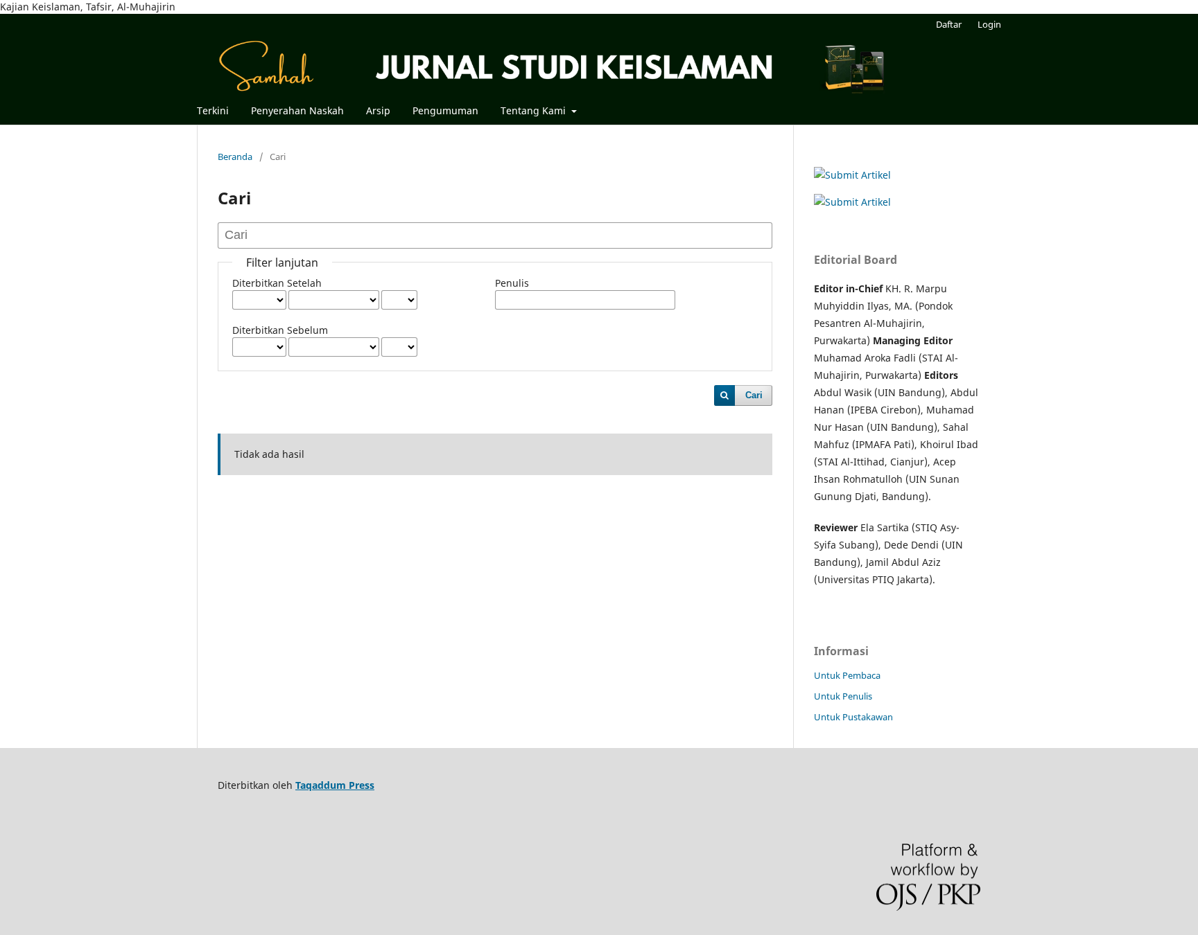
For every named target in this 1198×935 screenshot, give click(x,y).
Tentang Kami (534, 110)
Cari (754, 395)
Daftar (949, 24)
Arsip (378, 110)
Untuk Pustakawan (853, 717)
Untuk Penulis (843, 696)
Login (989, 24)
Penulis (512, 283)
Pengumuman (445, 110)
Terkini (213, 110)
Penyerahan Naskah (297, 110)
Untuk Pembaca (847, 675)
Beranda (235, 156)
